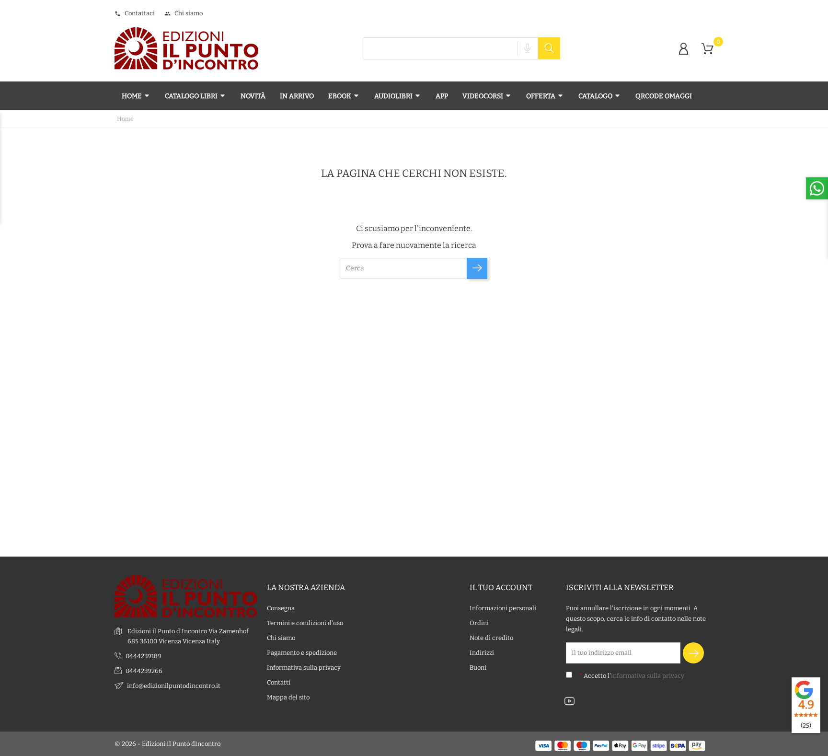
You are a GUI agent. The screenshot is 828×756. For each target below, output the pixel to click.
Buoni (478, 667)
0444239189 (143, 656)
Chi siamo (183, 13)
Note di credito (491, 637)
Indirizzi (482, 652)
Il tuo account (501, 587)
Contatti (278, 682)
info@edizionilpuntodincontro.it (173, 685)
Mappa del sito (288, 697)
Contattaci (135, 13)
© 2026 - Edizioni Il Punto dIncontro (167, 743)
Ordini (479, 623)
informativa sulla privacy (647, 675)
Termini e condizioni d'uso (305, 623)
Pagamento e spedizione (302, 652)
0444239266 (144, 671)
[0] (707, 49)
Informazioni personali (503, 608)
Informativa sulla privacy (304, 667)
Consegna (281, 608)
